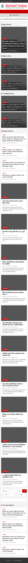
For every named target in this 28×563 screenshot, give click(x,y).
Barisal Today (18, 560)
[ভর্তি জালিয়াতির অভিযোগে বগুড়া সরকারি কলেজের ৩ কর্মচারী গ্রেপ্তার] (14, 313)
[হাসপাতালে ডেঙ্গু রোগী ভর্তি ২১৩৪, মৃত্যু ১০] (14, 222)
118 (19, 491)
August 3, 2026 (5, 51)
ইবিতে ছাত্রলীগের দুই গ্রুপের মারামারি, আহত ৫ (13, 293)
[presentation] (23, 24)
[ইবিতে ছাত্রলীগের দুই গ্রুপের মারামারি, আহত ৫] (14, 283)
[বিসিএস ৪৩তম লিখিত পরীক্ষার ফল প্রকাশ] (14, 404)
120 (6, 494)
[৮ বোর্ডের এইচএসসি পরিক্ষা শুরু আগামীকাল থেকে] (14, 465)
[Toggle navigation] (3, 11)
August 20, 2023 (6, 236)
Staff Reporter (13, 51)
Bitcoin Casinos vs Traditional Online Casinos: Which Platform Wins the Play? (14, 45)
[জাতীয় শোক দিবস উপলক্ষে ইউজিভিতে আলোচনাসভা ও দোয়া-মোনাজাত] (14, 435)
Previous (5, 491)
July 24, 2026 (5, 179)
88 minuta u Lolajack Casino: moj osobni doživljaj (13, 176)
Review (4, 258)
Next (21, 494)
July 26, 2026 (5, 168)
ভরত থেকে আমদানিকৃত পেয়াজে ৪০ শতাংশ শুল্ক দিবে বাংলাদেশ (12, 385)
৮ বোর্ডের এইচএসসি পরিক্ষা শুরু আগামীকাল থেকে (11, 476)
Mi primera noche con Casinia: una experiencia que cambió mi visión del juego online (13, 164)
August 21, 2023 (5, 205)
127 (16, 494)
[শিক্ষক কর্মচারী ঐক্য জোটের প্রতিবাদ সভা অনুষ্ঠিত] (14, 252)
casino (4, 39)
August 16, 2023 (5, 449)
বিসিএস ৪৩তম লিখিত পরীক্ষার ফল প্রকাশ (12, 415)
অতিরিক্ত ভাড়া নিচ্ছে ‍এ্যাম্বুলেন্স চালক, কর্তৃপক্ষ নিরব (13, 354)
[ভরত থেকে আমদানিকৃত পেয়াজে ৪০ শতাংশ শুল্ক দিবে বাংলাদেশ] (14, 374)
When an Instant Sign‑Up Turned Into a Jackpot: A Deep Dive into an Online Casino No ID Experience (14, 68)
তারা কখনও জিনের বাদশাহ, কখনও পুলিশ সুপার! (12, 202)
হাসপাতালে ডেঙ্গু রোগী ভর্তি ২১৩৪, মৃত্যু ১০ (13, 233)
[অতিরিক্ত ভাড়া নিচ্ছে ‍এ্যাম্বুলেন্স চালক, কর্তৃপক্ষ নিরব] (14, 343)
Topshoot (5, 197)
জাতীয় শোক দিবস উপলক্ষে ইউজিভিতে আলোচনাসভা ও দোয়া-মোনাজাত (13, 446)
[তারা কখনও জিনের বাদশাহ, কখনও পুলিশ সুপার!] (14, 191)
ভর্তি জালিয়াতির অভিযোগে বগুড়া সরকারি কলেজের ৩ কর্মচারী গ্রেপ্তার (12, 324)
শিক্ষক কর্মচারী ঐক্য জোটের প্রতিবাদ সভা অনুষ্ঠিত (13, 263)
